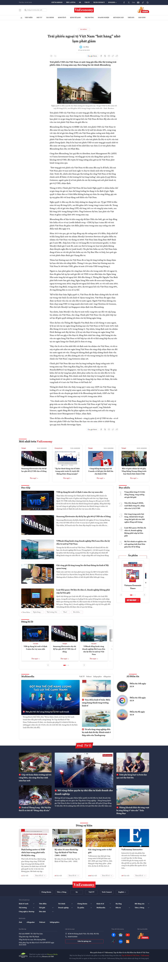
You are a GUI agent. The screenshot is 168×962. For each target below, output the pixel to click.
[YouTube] (138, 2)
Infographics (97, 676)
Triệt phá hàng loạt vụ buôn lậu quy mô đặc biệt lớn (131, 776)
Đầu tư (39, 17)
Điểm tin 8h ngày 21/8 (137, 713)
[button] (64, 665)
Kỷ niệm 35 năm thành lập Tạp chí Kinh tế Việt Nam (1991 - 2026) (66, 853)
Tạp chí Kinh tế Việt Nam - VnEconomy (135, 955)
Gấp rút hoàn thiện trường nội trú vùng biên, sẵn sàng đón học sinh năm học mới (35, 778)
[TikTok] (142, 2)
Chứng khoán (56, 2)
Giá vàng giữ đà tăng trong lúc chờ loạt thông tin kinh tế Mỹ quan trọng (82, 566)
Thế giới (131, 17)
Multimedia (27, 676)
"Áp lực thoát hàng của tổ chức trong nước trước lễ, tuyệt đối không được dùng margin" (67, 471)
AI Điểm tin (132, 676)
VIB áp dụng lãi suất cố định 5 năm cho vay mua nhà (79, 492)
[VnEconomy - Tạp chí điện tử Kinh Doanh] (84, 884)
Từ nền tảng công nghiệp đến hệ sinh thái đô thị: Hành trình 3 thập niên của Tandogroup (96, 732)
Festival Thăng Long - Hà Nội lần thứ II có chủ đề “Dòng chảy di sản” (35, 809)
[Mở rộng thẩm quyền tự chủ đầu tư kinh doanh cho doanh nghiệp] (84, 770)
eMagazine (107, 676)
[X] (128, 2)
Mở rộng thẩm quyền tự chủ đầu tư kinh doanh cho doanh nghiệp (84, 792)
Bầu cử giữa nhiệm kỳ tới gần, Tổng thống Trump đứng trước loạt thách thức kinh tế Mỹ (134, 471)
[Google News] (147, 2)
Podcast (89, 676)
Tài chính (50, 17)
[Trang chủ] (21, 18)
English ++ (112, 2)
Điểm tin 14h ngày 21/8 (138, 685)
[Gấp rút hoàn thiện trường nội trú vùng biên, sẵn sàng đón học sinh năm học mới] (35, 762)
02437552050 (72, 937)
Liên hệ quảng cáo (84, 941)
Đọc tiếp (25, 488)
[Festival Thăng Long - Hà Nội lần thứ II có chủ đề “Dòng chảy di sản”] (35, 795)
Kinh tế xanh (75, 17)
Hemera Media (52, 954)
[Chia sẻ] (116, 55)
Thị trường (89, 17)
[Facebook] (124, 2)
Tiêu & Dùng (70, 2)
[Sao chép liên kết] (112, 55)
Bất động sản (118, 17)
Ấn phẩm (133, 555)
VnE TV (87, 2)
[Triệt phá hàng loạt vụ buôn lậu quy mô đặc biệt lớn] (132, 762)
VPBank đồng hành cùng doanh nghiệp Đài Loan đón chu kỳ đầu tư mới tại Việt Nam (83, 542)
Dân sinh (141, 17)
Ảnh (20, 922)
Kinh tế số (62, 17)
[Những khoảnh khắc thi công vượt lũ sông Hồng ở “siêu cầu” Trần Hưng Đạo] (132, 795)
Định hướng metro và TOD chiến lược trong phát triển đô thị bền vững (33, 853)
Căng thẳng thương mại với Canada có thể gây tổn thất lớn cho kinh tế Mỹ (100, 471)
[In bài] (51, 55)
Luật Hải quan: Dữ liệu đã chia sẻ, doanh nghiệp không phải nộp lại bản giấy (83, 591)
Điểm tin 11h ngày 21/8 (138, 699)
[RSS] (128, 941)
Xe (80, 2)
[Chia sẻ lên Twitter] (105, 55)
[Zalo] (133, 2)
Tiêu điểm (29, 17)
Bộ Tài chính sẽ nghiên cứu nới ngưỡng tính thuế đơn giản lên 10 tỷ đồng (135, 544)
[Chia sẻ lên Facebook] (101, 55)
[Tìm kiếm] (26, 10)
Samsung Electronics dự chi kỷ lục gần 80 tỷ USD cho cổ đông (83, 517)
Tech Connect (99, 2)
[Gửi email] (109, 55)
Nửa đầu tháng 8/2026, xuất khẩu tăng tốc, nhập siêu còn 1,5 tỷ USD (134, 505)
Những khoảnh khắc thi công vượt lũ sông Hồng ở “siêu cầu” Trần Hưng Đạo (132, 811)
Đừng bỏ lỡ (27, 622)
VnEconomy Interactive (132, 850)
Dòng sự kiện (84, 825)
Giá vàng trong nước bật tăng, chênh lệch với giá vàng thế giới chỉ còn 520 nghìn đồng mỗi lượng (134, 518)
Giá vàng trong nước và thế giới (100, 851)
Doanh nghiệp (103, 17)
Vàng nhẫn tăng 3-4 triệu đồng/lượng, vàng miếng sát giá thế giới (134, 494)
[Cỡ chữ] (55, 55)
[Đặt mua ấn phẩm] (143, 10)
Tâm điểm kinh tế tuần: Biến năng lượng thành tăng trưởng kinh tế (96, 703)
